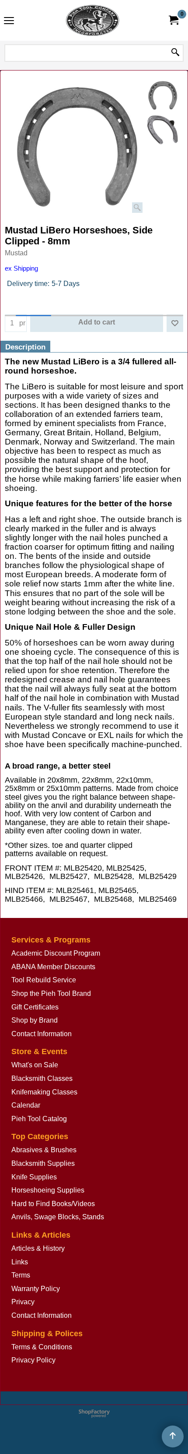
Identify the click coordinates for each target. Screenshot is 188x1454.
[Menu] (9, 21)
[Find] (175, 53)
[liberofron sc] (162, 130)
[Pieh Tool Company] (92, 20)
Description (25, 347)
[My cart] (173, 20)
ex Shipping (21, 268)
